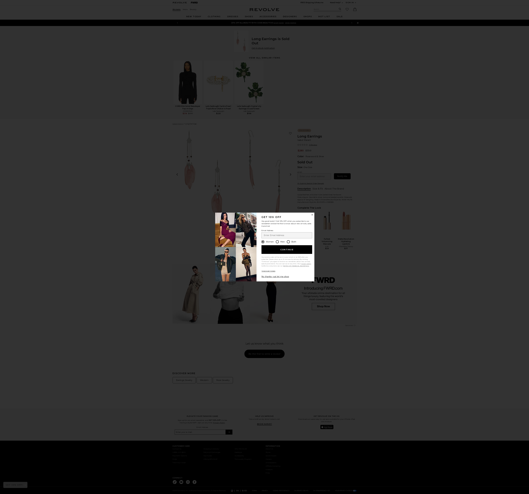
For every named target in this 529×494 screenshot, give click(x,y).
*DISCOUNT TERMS (268, 271)
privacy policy (306, 264)
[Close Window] (312, 215)
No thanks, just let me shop (275, 276)
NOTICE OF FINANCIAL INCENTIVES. (296, 266)
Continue (287, 249)
